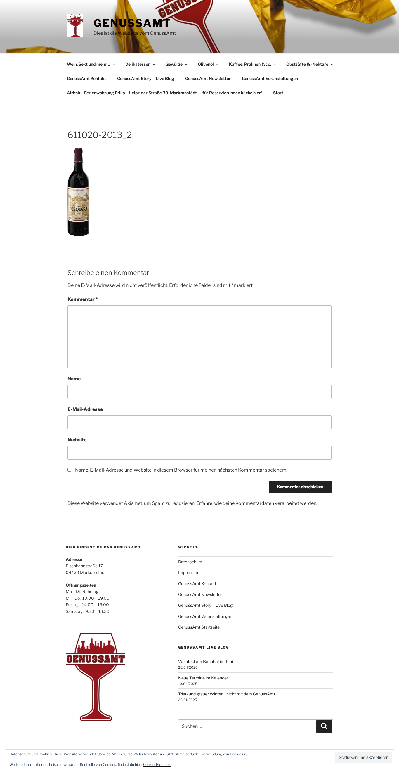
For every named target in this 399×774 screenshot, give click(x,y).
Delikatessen (137, 64)
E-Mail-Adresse (85, 409)
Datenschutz (190, 561)
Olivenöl (206, 64)
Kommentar (82, 299)
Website (76, 439)
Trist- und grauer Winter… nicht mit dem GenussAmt (226, 693)
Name (74, 378)
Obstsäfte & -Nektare (307, 64)
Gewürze (174, 64)
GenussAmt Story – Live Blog (145, 78)
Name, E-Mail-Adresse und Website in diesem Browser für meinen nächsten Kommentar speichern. (181, 470)
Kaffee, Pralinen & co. (250, 64)
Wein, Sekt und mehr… (88, 64)
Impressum (189, 572)
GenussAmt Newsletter (208, 78)
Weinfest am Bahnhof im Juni (205, 661)
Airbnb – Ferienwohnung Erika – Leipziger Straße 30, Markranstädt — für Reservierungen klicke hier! (164, 92)
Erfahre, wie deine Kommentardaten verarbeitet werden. (256, 503)
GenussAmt (132, 23)
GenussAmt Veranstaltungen (270, 78)
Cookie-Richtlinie (157, 764)
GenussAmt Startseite (199, 627)
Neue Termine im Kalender (203, 677)
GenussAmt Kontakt (86, 78)
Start (278, 92)
